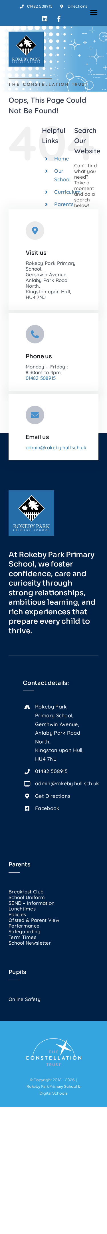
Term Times (22, 937)
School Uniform (27, 897)
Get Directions (52, 796)
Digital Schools (53, 1093)
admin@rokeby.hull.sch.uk (56, 447)
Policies (17, 914)
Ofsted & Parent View (34, 920)
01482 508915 (41, 378)
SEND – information (31, 903)
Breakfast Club (26, 892)
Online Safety (25, 999)
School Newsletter (30, 943)
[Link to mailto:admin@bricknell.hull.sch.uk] (35, 415)
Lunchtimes (22, 909)
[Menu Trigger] (94, 12)
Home (61, 158)
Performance (24, 926)
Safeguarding (25, 931)
